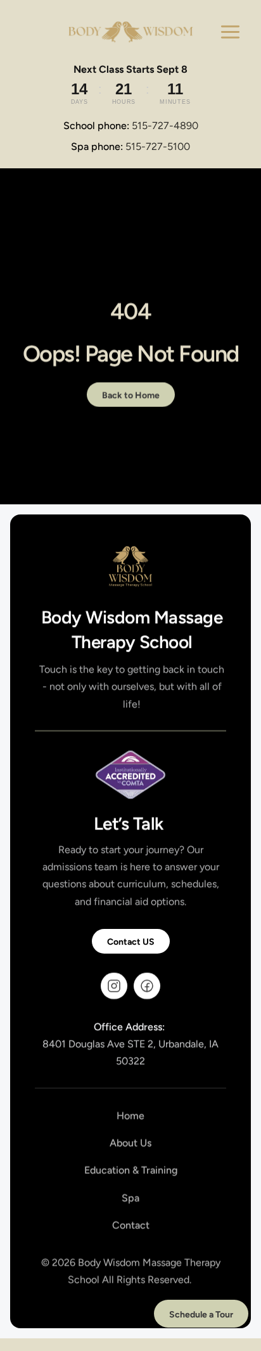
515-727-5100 (157, 146)
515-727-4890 (165, 126)
